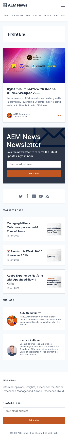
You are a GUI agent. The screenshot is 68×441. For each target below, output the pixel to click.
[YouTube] (40, 196)
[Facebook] (27, 196)
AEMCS (47, 15)
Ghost (48, 433)
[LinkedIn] (34, 196)
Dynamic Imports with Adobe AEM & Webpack (31, 91)
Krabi (55, 433)
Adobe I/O (17, 15)
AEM (28, 15)
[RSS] (47, 196)
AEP (56, 15)
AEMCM (37, 15)
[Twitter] (20, 196)
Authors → (10, 300)
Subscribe (34, 173)
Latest (6, 15)
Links (58, 115)
